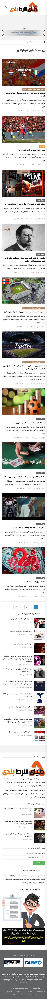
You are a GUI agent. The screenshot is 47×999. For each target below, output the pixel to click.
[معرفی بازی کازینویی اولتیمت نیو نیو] (39, 711)
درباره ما (18, 991)
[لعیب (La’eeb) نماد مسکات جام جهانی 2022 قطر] (39, 813)
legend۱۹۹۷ (16, 219)
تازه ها (42, 146)
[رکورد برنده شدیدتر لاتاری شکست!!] (39, 635)
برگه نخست (36, 988)
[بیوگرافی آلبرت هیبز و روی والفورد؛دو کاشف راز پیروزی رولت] (39, 673)
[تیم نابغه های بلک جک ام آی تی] (39, 623)
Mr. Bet (19, 111)
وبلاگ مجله (40, 200)
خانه (41, 42)
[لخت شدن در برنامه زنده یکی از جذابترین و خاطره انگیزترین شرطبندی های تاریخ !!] (39, 723)
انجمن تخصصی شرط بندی (19, 988)
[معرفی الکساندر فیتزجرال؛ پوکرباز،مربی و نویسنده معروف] (23, 183)
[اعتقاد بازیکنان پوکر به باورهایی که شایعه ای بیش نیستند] (23, 455)
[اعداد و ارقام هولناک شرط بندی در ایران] (23, 129)
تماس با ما (32, 995)
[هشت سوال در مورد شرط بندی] (23, 560)
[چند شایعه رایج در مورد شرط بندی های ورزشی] (23, 401)
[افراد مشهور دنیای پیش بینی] (39, 648)
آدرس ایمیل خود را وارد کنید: (36, 853)
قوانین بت (29, 991)
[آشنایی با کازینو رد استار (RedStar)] (39, 736)
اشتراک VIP (41, 991)
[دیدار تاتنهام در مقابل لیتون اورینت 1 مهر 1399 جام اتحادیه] (39, 698)
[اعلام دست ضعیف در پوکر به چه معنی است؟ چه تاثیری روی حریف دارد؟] (39, 825)
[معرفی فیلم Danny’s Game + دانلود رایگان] (23, 506)
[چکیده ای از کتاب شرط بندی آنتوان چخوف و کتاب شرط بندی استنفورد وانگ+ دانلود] (23, 237)
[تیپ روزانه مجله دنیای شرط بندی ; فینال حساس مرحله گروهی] (23, 72)
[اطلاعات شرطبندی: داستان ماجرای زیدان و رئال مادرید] (39, 838)
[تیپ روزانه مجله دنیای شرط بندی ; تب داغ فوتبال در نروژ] (23, 290)
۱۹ (16, 607)
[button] (6, 962)
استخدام (9, 991)
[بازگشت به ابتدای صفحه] (2, 997)
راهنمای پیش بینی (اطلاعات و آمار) (33, 89)
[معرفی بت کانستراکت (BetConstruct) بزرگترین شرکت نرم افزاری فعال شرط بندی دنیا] (39, 686)
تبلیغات (23, 28)
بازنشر (13, 995)
